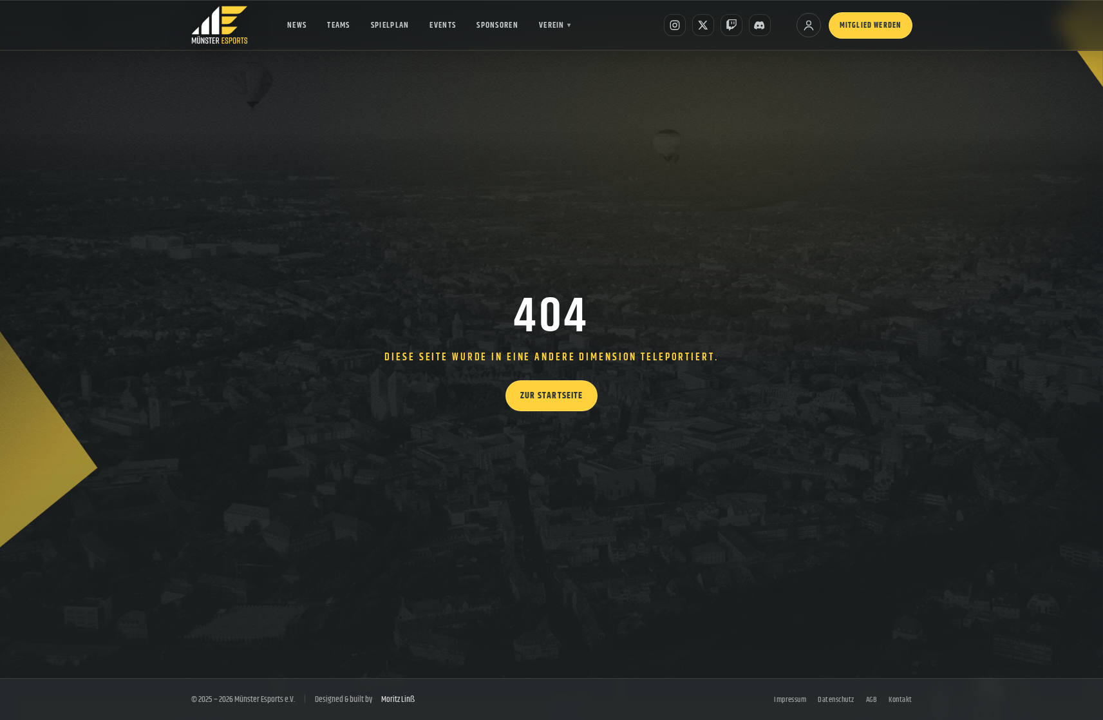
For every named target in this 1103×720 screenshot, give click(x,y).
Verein (555, 25)
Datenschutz (836, 700)
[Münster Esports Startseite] (220, 25)
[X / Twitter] (703, 25)
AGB (871, 700)
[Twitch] (731, 25)
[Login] (809, 25)
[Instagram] (675, 25)
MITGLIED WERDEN (870, 25)
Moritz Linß (398, 699)
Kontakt (900, 700)
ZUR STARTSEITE (551, 396)
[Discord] (760, 25)
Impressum (790, 700)
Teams (338, 25)
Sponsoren (497, 25)
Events (442, 25)
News (296, 25)
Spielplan (390, 25)
